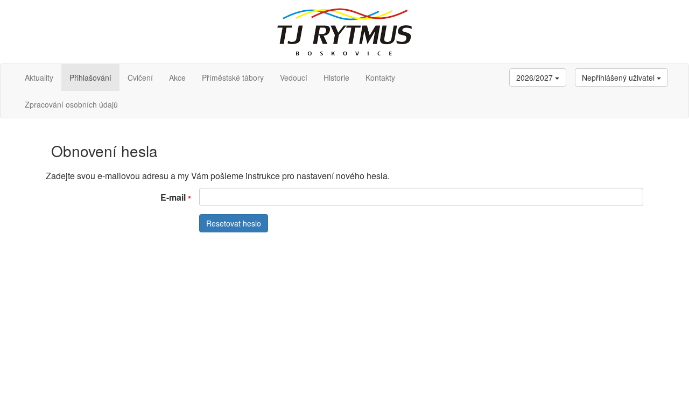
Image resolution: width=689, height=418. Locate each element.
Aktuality (39, 77)
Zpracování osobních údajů (71, 104)
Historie (336, 77)
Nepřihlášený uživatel (619, 77)
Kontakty (380, 77)
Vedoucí (293, 77)
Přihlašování (90, 77)
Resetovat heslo (233, 223)
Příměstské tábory (233, 77)
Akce (177, 77)
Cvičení (140, 77)
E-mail (173, 197)
